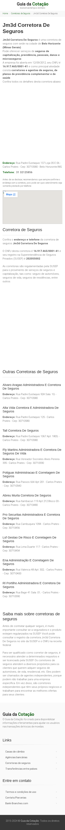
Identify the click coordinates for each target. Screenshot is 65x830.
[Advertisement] (32, 118)
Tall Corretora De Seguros (21, 430)
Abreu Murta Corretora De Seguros (27, 495)
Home (5, 13)
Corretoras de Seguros (20, 13)
